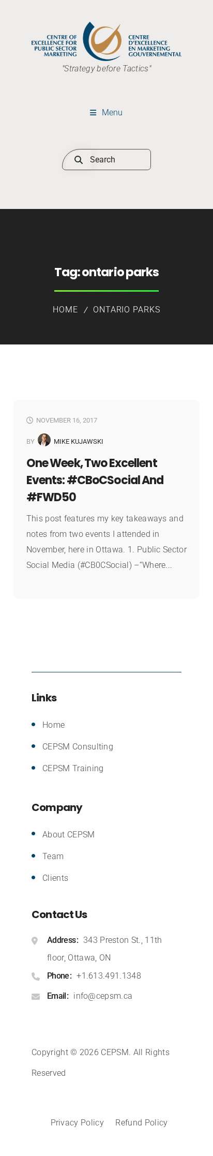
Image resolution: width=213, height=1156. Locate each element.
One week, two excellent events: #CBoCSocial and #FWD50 (95, 480)
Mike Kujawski (78, 441)
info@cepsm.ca (102, 996)
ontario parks (126, 309)
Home (65, 309)
